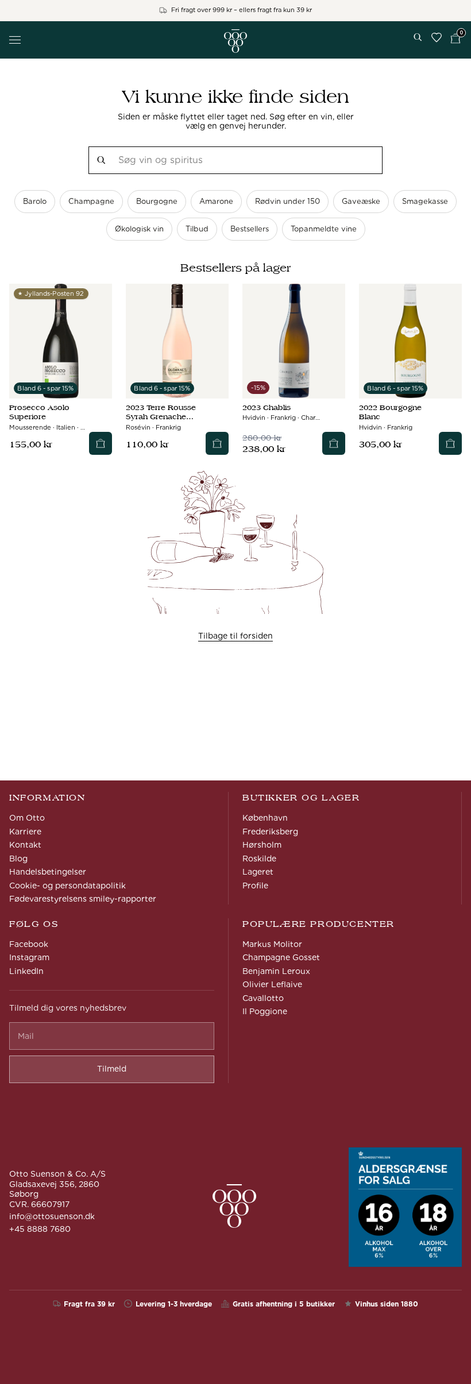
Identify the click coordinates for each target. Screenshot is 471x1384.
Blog (18, 858)
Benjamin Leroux (276, 971)
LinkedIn (26, 971)
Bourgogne (156, 201)
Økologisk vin (139, 229)
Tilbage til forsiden (235, 635)
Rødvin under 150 (287, 201)
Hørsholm (261, 844)
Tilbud (197, 229)
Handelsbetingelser (47, 871)
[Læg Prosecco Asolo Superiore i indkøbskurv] (100, 443)
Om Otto (27, 817)
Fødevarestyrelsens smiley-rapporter (82, 898)
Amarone (216, 201)
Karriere (25, 831)
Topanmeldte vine (324, 229)
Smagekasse (425, 201)
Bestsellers (249, 229)
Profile (255, 885)
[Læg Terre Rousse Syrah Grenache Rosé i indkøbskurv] (217, 443)
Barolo (35, 201)
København (265, 817)
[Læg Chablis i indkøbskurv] (333, 443)
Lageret (257, 871)
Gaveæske (361, 201)
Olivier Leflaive (272, 984)
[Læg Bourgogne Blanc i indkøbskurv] (450, 443)
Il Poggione (264, 1011)
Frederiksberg (270, 831)
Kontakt (25, 844)
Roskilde (259, 858)
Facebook (28, 944)
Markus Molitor (272, 944)
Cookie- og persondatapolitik (67, 885)
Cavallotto (263, 998)
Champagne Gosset (281, 957)
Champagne (91, 201)
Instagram (29, 957)
